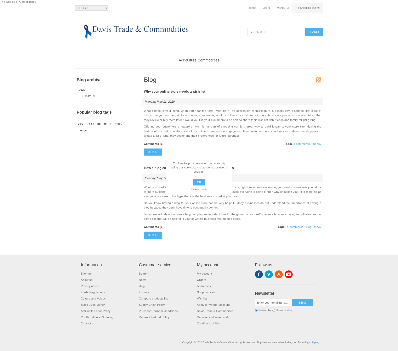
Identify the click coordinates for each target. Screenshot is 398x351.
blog (80, 123)
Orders (201, 279)
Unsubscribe (284, 310)
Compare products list (153, 298)
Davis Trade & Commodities (215, 311)
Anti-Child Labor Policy (95, 311)
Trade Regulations (93, 292)
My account (204, 273)
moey (118, 123)
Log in (266, 7)
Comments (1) (154, 143)
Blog (142, 286)
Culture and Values (93, 298)
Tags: (288, 143)
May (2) (90, 95)
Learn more (199, 189)
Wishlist (202, 298)
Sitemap (86, 273)
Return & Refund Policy (154, 317)
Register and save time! (212, 317)
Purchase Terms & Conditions (158, 311)
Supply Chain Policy (152, 304)
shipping (314, 342)
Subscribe (265, 310)
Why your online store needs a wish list (174, 91)
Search (143, 273)
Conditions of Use (208, 323)
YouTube (289, 274)
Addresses (204, 286)
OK (199, 182)
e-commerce (99, 123)
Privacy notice (90, 286)
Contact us (88, 323)
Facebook (259, 274)
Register (251, 7)
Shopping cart (206, 292)
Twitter (269, 274)
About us (86, 279)
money (82, 130)
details (153, 152)
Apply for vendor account (213, 304)
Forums (144, 292)
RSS (318, 79)
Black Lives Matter (93, 304)
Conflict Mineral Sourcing (97, 317)
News (142, 279)
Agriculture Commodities (199, 60)
